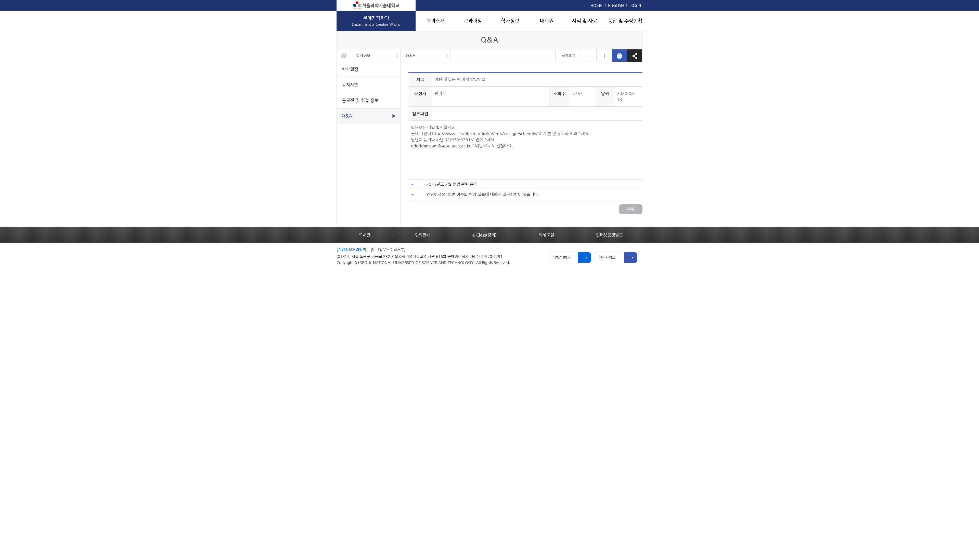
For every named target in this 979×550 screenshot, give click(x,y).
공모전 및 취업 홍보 (360, 100)
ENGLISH (616, 5)
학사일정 (350, 69)
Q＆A (410, 55)
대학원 (547, 21)
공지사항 (350, 84)
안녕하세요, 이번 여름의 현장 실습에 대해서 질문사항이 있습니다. (482, 194)
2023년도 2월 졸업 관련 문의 (452, 184)
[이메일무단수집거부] (388, 249)
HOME (596, 5)
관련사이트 (607, 257)
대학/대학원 (562, 257)
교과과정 (472, 21)
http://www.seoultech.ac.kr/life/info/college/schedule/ (485, 133)
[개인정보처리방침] (352, 249)
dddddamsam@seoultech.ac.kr (440, 145)
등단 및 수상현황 (625, 21)
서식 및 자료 (584, 21)
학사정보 (510, 21)
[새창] (376, 5)
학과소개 (435, 21)
